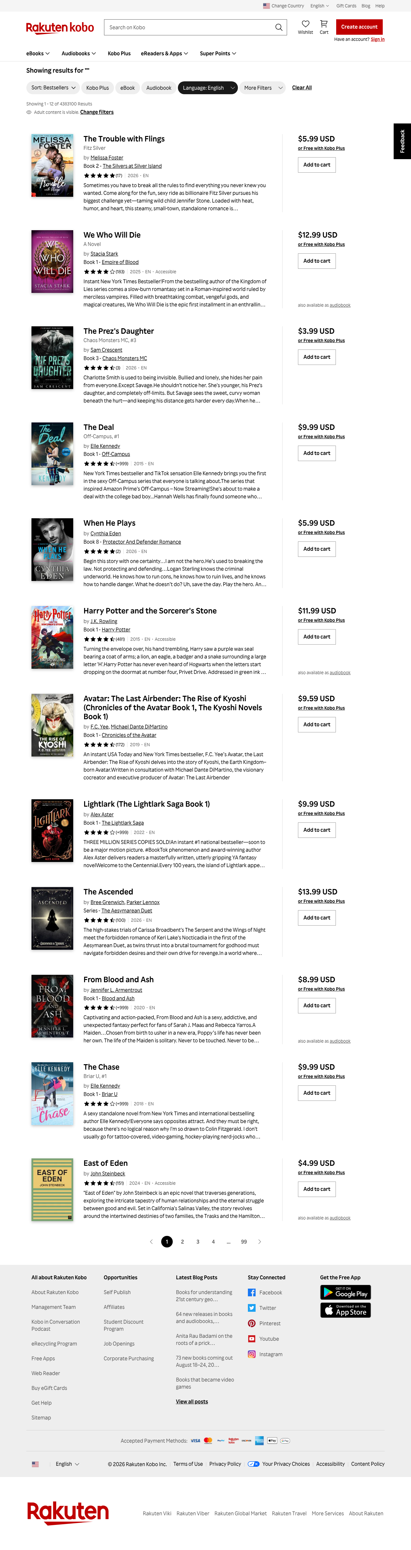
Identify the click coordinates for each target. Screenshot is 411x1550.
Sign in (378, 39)
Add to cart (316, 164)
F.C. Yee (100, 726)
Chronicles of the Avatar (129, 735)
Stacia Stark (104, 253)
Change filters (97, 112)
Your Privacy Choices (286, 1464)
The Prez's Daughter (118, 330)
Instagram (271, 1354)
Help (380, 5)
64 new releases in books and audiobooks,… (204, 1317)
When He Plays (109, 522)
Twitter (267, 1308)
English (64, 1464)
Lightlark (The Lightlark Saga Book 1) (146, 803)
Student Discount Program (124, 1325)
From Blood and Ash (118, 979)
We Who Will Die (112, 234)
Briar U (110, 1094)
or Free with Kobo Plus (321, 148)
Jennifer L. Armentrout (116, 990)
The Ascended (108, 891)
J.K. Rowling (104, 621)
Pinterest (270, 1323)
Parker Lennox (143, 902)
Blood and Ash (118, 998)
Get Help (41, 1403)
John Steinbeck (108, 1173)
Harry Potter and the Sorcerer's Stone (150, 610)
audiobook (340, 305)
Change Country (288, 5)
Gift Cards (346, 5)
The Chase (101, 1066)
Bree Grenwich (107, 902)
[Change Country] (35, 1464)
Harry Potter (116, 629)
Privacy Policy (225, 1464)
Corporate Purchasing (129, 1358)
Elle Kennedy (105, 446)
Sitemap (41, 1417)
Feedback (402, 141)
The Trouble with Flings (124, 138)
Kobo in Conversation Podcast (55, 1325)
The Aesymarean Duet (126, 910)
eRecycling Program (54, 1343)
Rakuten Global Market (240, 1513)
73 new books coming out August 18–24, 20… (204, 1361)
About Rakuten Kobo (55, 1292)
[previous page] (151, 1241)
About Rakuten (366, 1513)
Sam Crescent (106, 350)
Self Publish (117, 1292)
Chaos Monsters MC (124, 358)
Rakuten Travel (289, 1513)
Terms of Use (188, 1464)
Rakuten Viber (193, 1513)
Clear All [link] (302, 87)
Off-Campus (116, 454)
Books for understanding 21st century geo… (204, 1295)
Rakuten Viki (157, 1513)
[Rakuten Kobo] (60, 28)
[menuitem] (39, 53)
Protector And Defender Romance (142, 542)
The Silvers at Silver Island (132, 166)
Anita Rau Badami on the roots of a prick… (204, 1339)
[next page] (259, 1241)
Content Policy (368, 1464)
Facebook (270, 1292)
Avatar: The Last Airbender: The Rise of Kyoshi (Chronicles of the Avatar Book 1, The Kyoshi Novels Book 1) (173, 707)
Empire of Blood (120, 262)
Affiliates (114, 1307)
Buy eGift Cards (49, 1388)
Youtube (269, 1339)
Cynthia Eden (106, 533)
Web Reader (45, 1373)
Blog (366, 5)
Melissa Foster (107, 157)
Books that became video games (205, 1383)
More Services (328, 1513)
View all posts (192, 1401)
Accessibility (330, 1464)
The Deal (98, 426)
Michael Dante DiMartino (139, 726)
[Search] (279, 27)
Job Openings (119, 1343)
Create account (359, 26)
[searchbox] (190, 27)
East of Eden (105, 1162)
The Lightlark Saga (123, 823)
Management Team (53, 1307)
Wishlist (305, 32)
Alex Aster (102, 814)
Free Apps (43, 1358)
